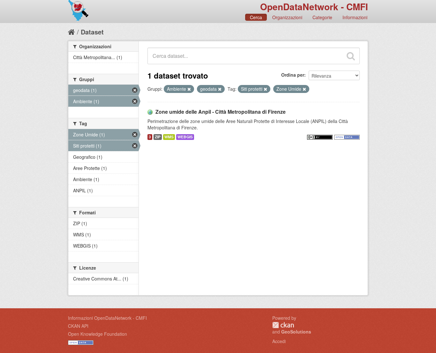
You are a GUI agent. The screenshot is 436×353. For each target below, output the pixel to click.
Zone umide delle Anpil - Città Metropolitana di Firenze (220, 111)
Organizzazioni (287, 17)
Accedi (279, 341)
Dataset (92, 31)
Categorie (322, 17)
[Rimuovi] (189, 89)
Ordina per (292, 75)
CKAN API (78, 326)
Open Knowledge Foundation (97, 334)
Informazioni (354, 17)
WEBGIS (185, 137)
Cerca (256, 17)
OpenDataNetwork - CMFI (314, 6)
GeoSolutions (296, 331)
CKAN (283, 325)
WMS (169, 137)
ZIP (158, 137)
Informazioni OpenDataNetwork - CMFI (107, 318)
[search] (351, 56)
